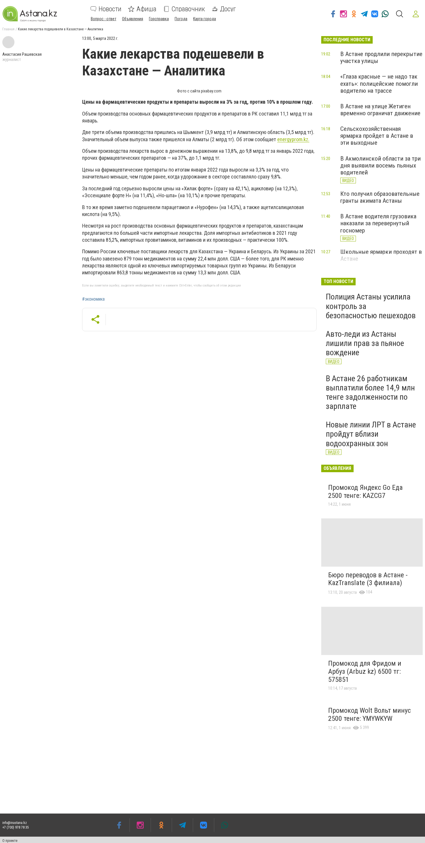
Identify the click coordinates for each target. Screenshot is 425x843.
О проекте (9, 841)
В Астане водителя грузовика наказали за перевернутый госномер (378, 223)
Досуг (228, 9)
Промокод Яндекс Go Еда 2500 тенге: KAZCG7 (365, 491)
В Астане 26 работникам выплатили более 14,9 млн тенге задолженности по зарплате (370, 392)
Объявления (132, 18)
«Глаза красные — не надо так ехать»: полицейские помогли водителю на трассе (379, 83)
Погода (181, 18)
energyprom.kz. (293, 139)
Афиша (146, 9)
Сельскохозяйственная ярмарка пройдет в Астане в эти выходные (376, 135)
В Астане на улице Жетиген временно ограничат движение (380, 110)
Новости (110, 9)
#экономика (93, 299)
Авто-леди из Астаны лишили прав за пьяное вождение (365, 343)
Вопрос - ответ (103, 18)
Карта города (204, 18)
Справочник (188, 9)
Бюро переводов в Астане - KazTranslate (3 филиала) (368, 579)
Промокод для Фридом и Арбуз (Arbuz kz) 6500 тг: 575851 (364, 671)
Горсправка (159, 18)
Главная (8, 29)
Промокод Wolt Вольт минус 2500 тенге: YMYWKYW (369, 714)
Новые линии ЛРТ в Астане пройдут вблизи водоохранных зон (371, 434)
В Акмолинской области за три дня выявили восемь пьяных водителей (380, 165)
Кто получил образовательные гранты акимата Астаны (380, 197)
